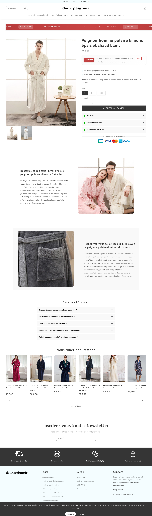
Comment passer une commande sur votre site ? (58, 310)
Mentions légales (48, 477)
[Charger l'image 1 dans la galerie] (12, 133)
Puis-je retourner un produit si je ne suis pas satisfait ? (60, 330)
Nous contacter (83, 489)
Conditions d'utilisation (50, 485)
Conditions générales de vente (53, 481)
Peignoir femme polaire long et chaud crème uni (112, 386)
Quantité (85, 98)
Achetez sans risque (94, 123)
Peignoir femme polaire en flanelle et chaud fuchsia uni (16, 387)
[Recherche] (25, 8)
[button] (60, 15)
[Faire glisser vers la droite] (142, 400)
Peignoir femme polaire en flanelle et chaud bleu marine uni (89, 387)
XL (92, 93)
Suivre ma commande (85, 481)
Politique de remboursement (52, 497)
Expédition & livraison (95, 129)
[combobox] (17, 8)
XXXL (101, 93)
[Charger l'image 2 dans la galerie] (26, 133)
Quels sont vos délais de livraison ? (53, 323)
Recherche (81, 477)
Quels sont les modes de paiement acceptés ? (57, 317)
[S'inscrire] (93, 438)
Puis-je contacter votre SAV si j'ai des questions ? (58, 337)
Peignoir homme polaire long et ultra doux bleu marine (39, 387)
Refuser (82, 514)
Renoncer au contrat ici (50, 501)
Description (90, 116)
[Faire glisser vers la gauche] (10, 400)
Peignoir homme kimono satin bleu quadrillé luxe (137, 386)
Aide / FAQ (81, 485)
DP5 (138, 58)
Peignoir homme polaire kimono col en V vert (63, 386)
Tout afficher (76, 406)
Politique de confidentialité (52, 493)
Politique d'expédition (50, 489)
